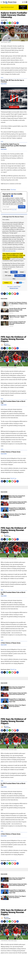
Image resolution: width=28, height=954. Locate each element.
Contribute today (23, 7)
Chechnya (13, 189)
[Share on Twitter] (4, 23)
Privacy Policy (14, 209)
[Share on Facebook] (2, 23)
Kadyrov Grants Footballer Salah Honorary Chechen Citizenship (14, 15)
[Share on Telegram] (7, 23)
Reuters (7, 344)
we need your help (10, 250)
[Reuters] (2, 345)
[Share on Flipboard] (15, 23)
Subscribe (21, 206)
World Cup (13, 478)
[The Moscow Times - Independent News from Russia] (9, 2)
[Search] (24, 2)
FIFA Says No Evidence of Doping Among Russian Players (13, 339)
